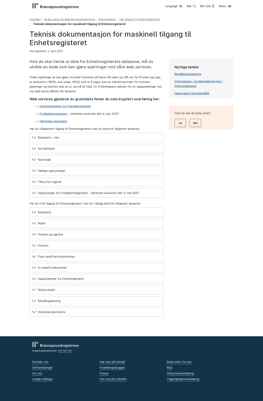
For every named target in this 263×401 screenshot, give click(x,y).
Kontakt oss (40, 362)
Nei (195, 123)
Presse (103, 373)
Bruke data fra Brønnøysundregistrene (69, 19)
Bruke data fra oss (179, 362)
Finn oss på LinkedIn (113, 379)
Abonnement (107, 19)
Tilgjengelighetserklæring (183, 379)
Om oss (37, 373)
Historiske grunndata (53, 121)
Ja (180, 123)
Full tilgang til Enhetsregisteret (139, 19)
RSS (169, 367)
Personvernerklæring (180, 373)
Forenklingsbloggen (112, 367)
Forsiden (35, 19)
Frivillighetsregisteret (54, 113)
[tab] (97, 137)
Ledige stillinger (42, 379)
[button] (174, 6)
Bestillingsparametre (187, 74)
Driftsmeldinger (42, 367)
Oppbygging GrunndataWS (191, 93)
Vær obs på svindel (112, 362)
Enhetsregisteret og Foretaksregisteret (65, 106)
